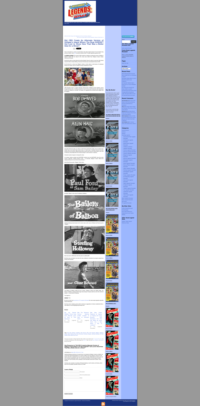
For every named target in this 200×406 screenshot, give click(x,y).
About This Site (125, 63)
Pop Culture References (127, 211)
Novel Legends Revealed (129, 163)
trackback (102, 340)
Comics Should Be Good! (127, 208)
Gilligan (97, 332)
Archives (124, 131)
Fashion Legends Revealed (129, 153)
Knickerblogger (125, 209)
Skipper (89, 334)
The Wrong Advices (131, 400)
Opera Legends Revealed (129, 168)
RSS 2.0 (84, 340)
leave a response (95, 340)
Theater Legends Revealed (129, 188)
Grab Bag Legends (126, 135)
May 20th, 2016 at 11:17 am (77, 352)
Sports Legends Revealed (127, 48)
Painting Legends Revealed (129, 170)
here (75, 53)
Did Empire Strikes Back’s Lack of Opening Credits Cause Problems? (129, 80)
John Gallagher (132, 401)
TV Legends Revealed (97, 338)
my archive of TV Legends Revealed (81, 300)
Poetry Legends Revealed (129, 175)
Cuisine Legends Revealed (129, 150)
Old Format (124, 201)
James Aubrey (71, 334)
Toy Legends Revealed (128, 190)
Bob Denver (83, 332)
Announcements (125, 130)
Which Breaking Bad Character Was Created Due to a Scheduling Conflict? (129, 75)
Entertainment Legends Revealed (75, 400)
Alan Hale (69, 332)
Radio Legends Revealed (129, 183)
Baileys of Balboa (76, 332)
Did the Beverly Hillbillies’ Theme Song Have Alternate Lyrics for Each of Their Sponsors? (70, 315)
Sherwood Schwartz (83, 334)
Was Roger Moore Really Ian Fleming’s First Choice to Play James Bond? (129, 108)
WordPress (88, 400)
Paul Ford (76, 334)
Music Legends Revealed (127, 199)
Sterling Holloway (95, 334)
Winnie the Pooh (74, 335)
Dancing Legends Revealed (129, 151)
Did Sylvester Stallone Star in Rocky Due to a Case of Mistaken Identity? (129, 84)
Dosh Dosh (124, 400)
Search (123, 39)
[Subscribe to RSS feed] (103, 405)
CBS (88, 332)
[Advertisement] (120, 12)
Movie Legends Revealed (127, 198)
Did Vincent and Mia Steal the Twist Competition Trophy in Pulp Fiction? (90, 37)
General (123, 133)
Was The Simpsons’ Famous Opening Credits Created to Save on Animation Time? (83, 315)
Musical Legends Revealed (129, 158)
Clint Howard (92, 332)
